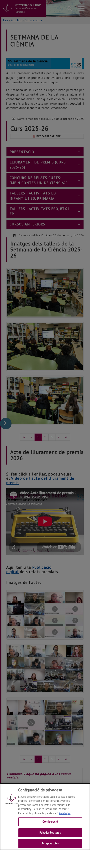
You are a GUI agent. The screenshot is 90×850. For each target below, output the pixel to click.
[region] (45, 816)
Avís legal (65, 813)
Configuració (50, 821)
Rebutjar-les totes (50, 832)
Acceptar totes (50, 843)
